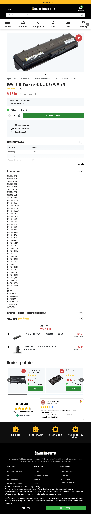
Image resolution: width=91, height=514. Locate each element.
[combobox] (45, 15)
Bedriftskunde (12, 479)
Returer (10, 475)
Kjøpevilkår (38, 479)
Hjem (9, 79)
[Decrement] (9, 115)
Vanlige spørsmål (66, 471)
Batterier (16, 79)
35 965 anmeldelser (25, 411)
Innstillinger (25, 508)
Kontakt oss (64, 475)
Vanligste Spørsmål (14, 471)
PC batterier (25, 79)
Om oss (37, 471)
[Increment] (19, 115)
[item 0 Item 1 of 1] (45, 52)
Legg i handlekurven (53, 115)
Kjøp (35, 388)
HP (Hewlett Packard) (39, 79)
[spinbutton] (14, 115)
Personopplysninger (41, 475)
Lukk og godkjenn (66, 508)
